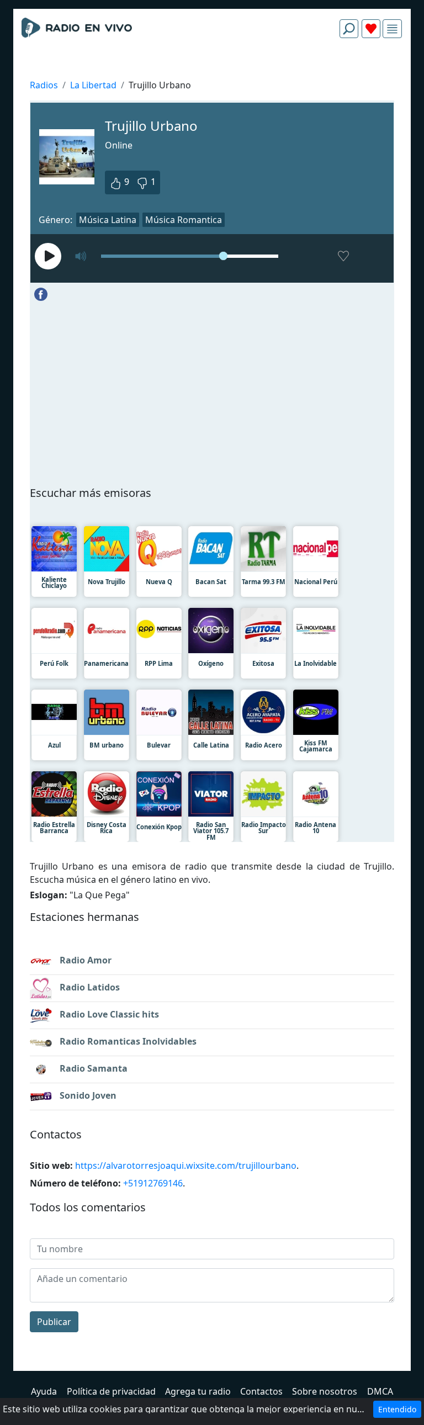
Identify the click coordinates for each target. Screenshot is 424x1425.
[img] (392, 29)
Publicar (54, 1322)
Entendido (397, 1409)
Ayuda (44, 1391)
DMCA (380, 1391)
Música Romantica (183, 220)
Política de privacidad (111, 1391)
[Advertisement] (212, 72)
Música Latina (107, 220)
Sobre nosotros (324, 1391)
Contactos (261, 1391)
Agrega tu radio (198, 1391)
